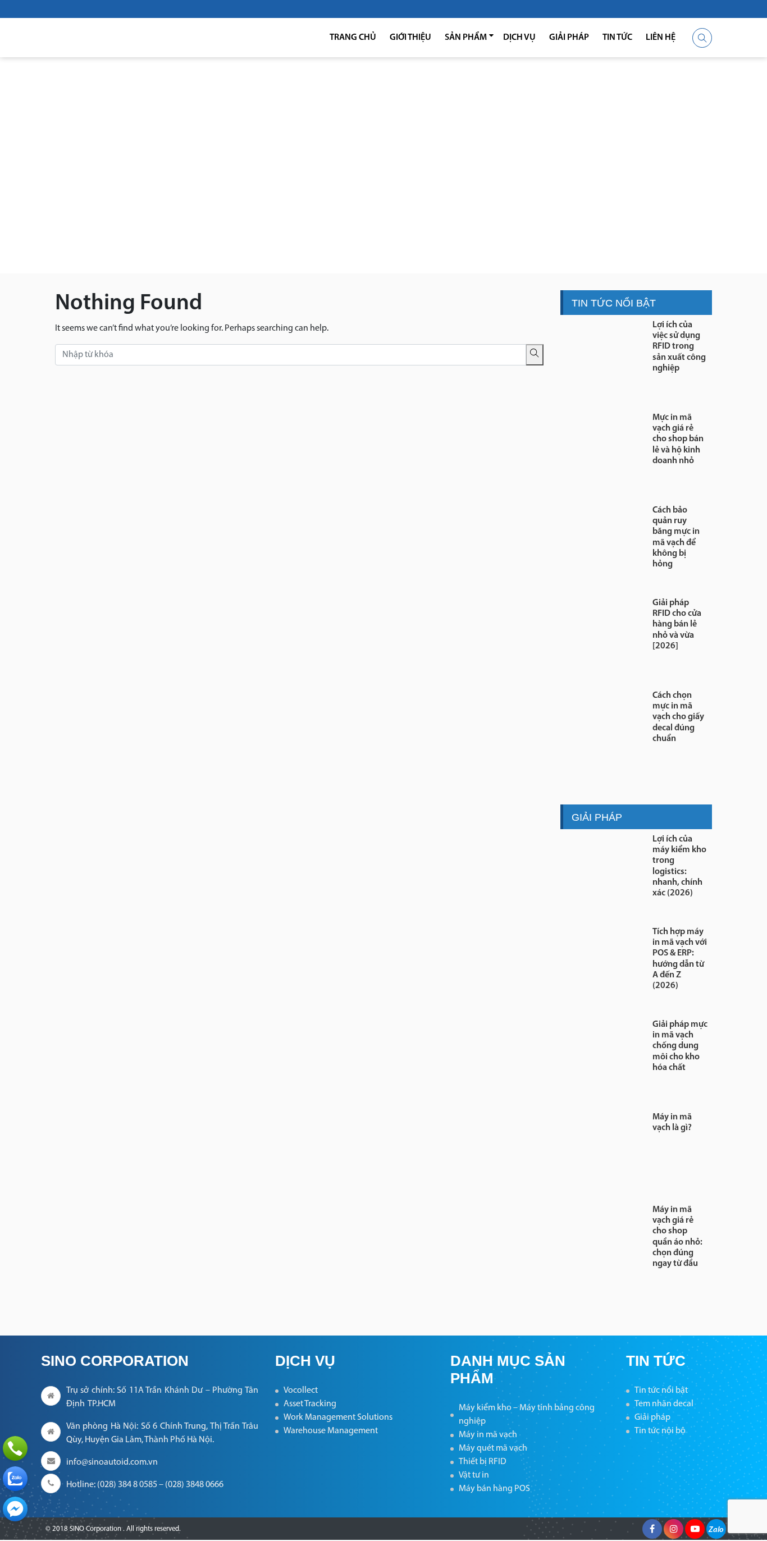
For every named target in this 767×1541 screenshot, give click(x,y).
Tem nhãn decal (663, 1404)
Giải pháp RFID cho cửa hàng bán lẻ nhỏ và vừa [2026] (676, 624)
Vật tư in (474, 1475)
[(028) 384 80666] (15, 1448)
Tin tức (617, 37)
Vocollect (301, 1390)
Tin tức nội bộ (660, 1430)
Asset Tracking (310, 1404)
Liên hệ (660, 37)
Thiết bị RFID (482, 1461)
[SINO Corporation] (114, 37)
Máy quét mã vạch (493, 1448)
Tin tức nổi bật (661, 1390)
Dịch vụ (519, 37)
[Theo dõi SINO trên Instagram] (673, 1529)
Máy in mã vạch (488, 1434)
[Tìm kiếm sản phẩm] (702, 38)
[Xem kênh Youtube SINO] (695, 1529)
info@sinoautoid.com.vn (112, 1462)
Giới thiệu (410, 37)
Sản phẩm (466, 37)
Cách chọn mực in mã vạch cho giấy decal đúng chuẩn (678, 717)
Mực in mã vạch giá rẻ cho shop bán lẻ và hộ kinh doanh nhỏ (678, 439)
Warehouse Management (331, 1430)
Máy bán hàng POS (494, 1488)
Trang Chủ (353, 37)
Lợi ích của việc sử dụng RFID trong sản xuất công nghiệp (679, 347)
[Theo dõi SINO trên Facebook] (652, 1529)
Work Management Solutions (338, 1417)
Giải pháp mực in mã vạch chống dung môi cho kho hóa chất (679, 1046)
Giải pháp (569, 37)
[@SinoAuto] (15, 1509)
